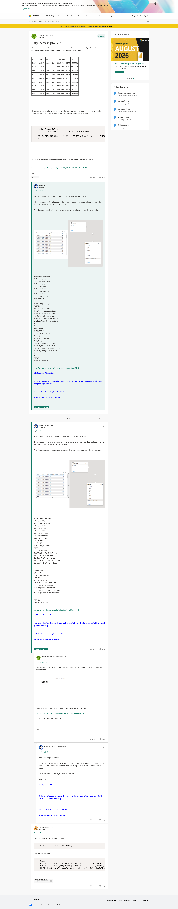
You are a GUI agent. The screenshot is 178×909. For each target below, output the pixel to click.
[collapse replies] (29, 425)
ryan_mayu (42, 827)
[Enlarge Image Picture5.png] (68, 243)
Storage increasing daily (126, 93)
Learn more (109, 26)
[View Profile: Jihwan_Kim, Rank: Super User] (36, 426)
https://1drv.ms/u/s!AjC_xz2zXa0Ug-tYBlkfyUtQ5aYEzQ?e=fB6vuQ (60, 713)
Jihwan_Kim (42, 185)
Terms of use (136, 900)
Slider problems (123, 125)
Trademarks (145, 900)
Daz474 (128, 120)
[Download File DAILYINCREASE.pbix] (51, 881)
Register (139, 16)
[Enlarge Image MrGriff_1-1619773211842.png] (57, 685)
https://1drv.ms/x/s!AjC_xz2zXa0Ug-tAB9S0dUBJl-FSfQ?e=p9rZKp (64, 168)
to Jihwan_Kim (61, 657)
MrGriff (40, 35)
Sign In (146, 16)
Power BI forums (50, 21)
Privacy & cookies (124, 900)
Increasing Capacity (125, 109)
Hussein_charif (132, 112)
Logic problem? (123, 117)
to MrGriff (62, 746)
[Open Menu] (147, 21)
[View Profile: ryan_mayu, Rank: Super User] (36, 828)
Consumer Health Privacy (55, 905)
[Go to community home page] (41, 16)
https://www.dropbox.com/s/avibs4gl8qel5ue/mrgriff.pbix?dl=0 (56, 368)
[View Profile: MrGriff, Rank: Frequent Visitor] (34, 36)
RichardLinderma (131, 128)
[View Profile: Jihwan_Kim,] (36, 186)
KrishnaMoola (132, 104)
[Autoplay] (126, 78)
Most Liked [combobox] (103, 419)
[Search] (133, 16)
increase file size (123, 101)
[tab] (129, 78)
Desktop (60, 21)
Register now (26, 9)
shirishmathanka (133, 96)
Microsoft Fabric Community (36, 21)
